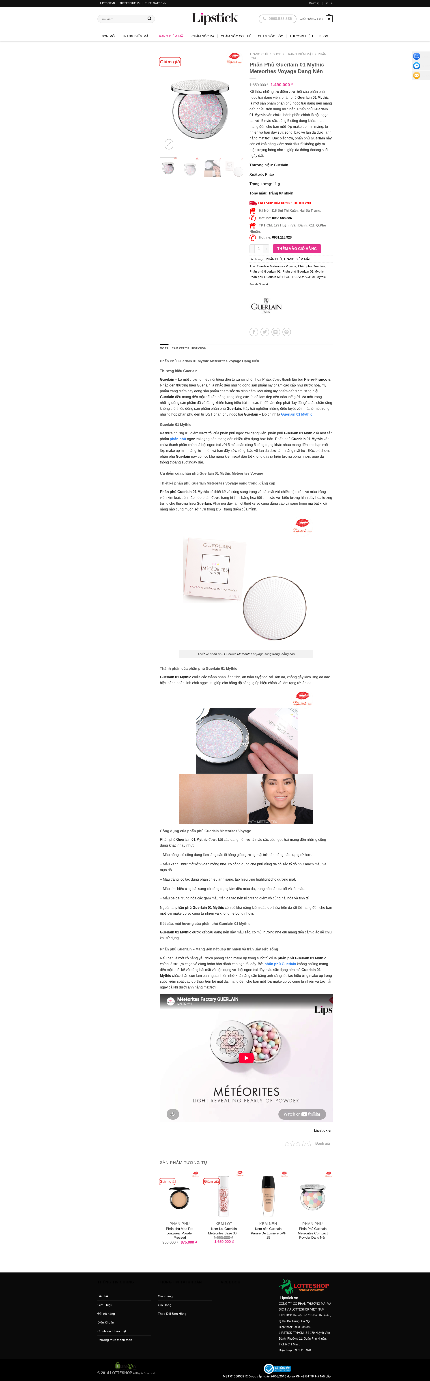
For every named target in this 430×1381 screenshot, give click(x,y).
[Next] (236, 102)
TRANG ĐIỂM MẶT (171, 36)
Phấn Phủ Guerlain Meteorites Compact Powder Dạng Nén (313, 1233)
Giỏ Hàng (164, 1305)
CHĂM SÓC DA (202, 36)
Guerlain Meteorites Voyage (276, 266)
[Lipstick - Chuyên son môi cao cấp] (215, 19)
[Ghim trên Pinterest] (286, 332)
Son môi (109, 36)
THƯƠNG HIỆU (301, 36)
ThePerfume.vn (130, 3)
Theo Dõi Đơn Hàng (172, 1313)
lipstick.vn (107, 3)
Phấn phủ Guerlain (311, 266)
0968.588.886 (282, 218)
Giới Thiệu (314, 3)
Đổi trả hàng (106, 1313)
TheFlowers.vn (155, 3)
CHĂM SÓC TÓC (270, 36)
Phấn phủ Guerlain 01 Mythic (303, 271)
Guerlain (264, 284)
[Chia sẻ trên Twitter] (264, 332)
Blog (323, 36)
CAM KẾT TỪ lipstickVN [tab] (189, 348)
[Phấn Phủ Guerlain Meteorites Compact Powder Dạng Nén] (313, 1195)
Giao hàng (165, 1296)
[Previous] (167, 102)
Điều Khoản (105, 1322)
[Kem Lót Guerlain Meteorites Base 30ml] (224, 1195)
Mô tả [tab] (164, 348)
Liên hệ (329, 3)
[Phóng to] (169, 144)
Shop (277, 54)
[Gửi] (150, 19)
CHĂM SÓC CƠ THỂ (236, 36)
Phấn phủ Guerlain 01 (265, 271)
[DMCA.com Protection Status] (126, 1365)
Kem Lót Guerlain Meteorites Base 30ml (224, 1231)
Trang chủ (258, 54)
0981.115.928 (282, 237)
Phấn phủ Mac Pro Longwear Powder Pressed (179, 1233)
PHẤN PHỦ (274, 259)
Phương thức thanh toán (114, 1340)
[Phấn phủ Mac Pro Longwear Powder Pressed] (180, 1195)
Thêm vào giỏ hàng (297, 249)
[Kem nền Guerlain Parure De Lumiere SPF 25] (268, 1195)
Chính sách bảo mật (111, 1331)
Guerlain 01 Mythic (296, 414)
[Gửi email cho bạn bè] (275, 332)
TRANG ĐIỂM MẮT (136, 36)
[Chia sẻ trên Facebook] (253, 332)
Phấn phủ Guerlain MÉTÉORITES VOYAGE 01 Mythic (287, 277)
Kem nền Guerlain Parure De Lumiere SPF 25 (268, 1233)
